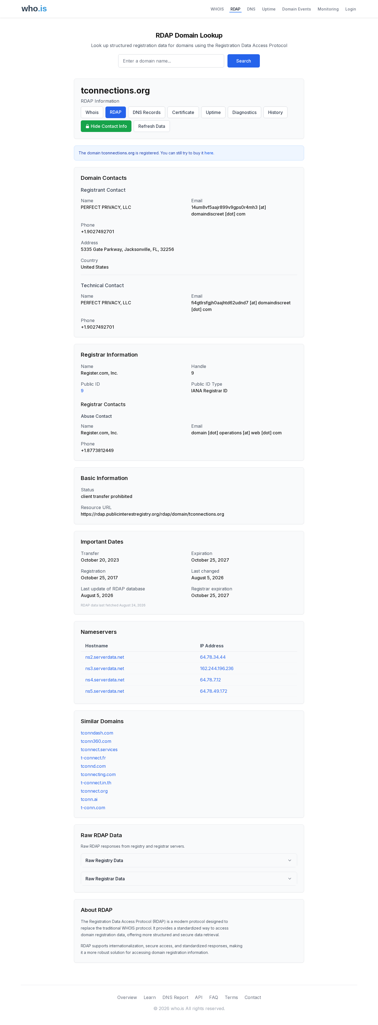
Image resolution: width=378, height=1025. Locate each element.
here (208, 152)
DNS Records (146, 112)
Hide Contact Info (109, 126)
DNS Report (175, 997)
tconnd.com (93, 766)
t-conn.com (93, 807)
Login (350, 9)
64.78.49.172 (213, 691)
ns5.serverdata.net (104, 691)
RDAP (235, 9)
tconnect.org (94, 791)
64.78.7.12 (210, 680)
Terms (231, 997)
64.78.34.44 (213, 657)
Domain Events (296, 9)
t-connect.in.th (96, 782)
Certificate (183, 112)
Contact (253, 997)
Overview (127, 997)
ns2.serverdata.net (104, 657)
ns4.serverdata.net (104, 680)
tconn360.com (96, 741)
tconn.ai (89, 799)
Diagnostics (244, 112)
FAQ (213, 997)
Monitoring (328, 9)
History (275, 112)
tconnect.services (99, 749)
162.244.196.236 (217, 668)
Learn (150, 997)
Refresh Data (151, 126)
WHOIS (217, 9)
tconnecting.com (98, 774)
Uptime (269, 9)
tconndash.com (97, 733)
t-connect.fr (93, 758)
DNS (251, 9)
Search (243, 61)
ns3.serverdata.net (104, 668)
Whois (92, 112)
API (199, 997)
